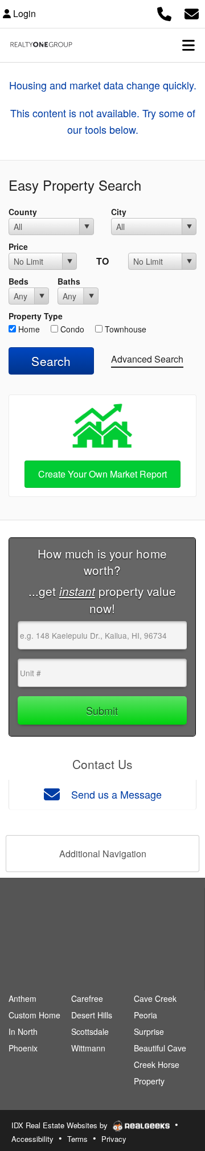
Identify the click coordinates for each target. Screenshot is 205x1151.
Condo (71, 329)
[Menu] (188, 45)
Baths (69, 281)
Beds (18, 281)
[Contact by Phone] (164, 12)
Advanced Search (147, 358)
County (23, 211)
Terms (77, 1138)
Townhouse (124, 329)
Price (18, 246)
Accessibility (32, 1138)
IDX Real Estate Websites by (60, 1125)
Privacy (113, 1138)
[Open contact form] (191, 12)
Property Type (36, 316)
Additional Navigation (102, 853)
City (118, 211)
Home (28, 329)
